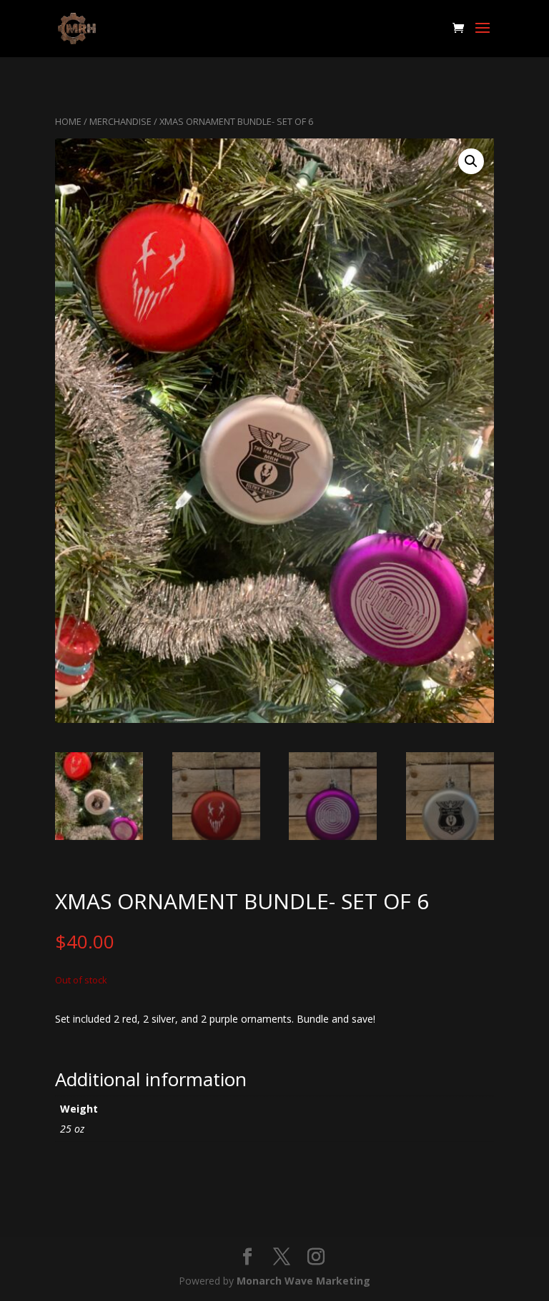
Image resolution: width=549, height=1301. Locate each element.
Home (68, 121)
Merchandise (120, 121)
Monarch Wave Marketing (303, 1280)
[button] (471, 161)
